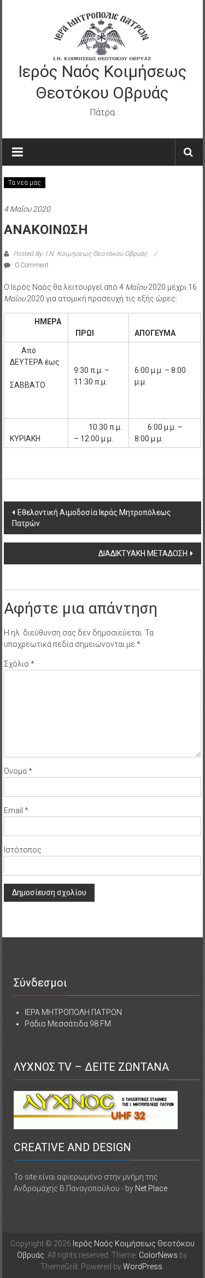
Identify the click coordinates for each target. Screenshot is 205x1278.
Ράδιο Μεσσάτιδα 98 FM (68, 1023)
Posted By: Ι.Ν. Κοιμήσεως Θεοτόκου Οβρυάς (80, 254)
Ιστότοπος (23, 849)
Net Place (151, 1188)
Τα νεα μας (24, 182)
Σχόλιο (19, 664)
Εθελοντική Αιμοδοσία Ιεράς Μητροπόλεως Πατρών (91, 518)
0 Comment (31, 265)
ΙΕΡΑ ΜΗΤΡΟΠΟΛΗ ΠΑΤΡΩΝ (73, 1012)
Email (16, 810)
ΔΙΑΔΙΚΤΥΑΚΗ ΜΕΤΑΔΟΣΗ (143, 553)
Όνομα (18, 771)
